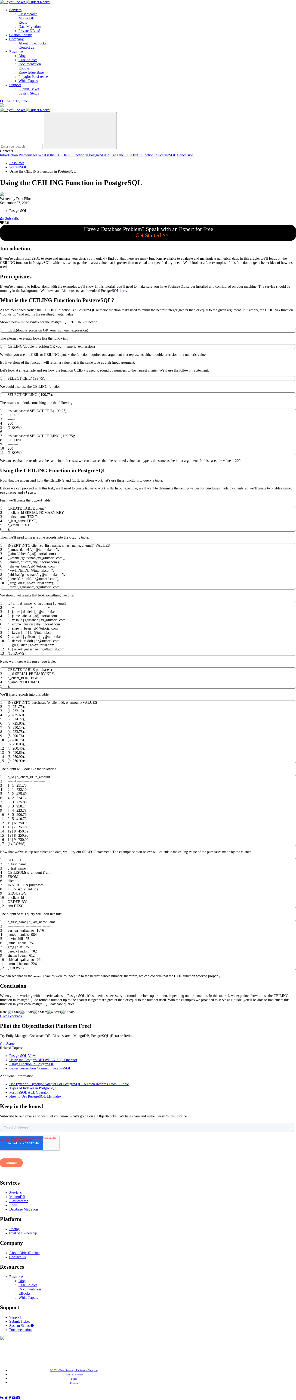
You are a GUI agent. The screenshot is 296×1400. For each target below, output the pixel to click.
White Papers (28, 81)
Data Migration (29, 26)
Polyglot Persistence (33, 77)
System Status (28, 93)
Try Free (21, 101)
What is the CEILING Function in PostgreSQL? (73, 155)
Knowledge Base (31, 72)
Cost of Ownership (23, 1233)
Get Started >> (152, 235)
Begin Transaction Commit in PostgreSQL (40, 1068)
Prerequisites (28, 155)
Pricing (14, 1229)
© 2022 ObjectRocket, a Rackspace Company (74, 1370)
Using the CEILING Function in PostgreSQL (143, 155)
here (123, 291)
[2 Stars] (27, 1012)
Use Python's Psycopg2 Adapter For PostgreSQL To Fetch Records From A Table (69, 1084)
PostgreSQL (18, 167)
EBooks (24, 1293)
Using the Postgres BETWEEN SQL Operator (43, 1060)
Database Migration (23, 1209)
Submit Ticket (28, 89)
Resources (16, 52)
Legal (74, 1378)
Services (15, 10)
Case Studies (27, 60)
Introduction (9, 155)
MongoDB (26, 18)
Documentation (29, 64)
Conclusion (185, 155)
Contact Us (17, 1257)
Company (16, 39)
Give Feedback (11, 1016)
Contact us (26, 47)
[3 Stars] (40, 1012)
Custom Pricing (20, 35)
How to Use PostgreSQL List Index (35, 1096)
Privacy (74, 1382)
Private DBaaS (29, 31)
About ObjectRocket (24, 1253)
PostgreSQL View (22, 1056)
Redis (22, 22)
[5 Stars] (67, 1012)
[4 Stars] (54, 1012)
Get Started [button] (8, 1044)
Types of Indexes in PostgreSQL (33, 1088)
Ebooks (24, 68)
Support (15, 85)
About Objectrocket (32, 43)
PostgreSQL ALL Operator (29, 1092)
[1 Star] (14, 1012)
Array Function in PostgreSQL (31, 1064)
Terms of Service (74, 1374)
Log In (9, 101)
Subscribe (11, 219)
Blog (22, 56)
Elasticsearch (27, 14)
